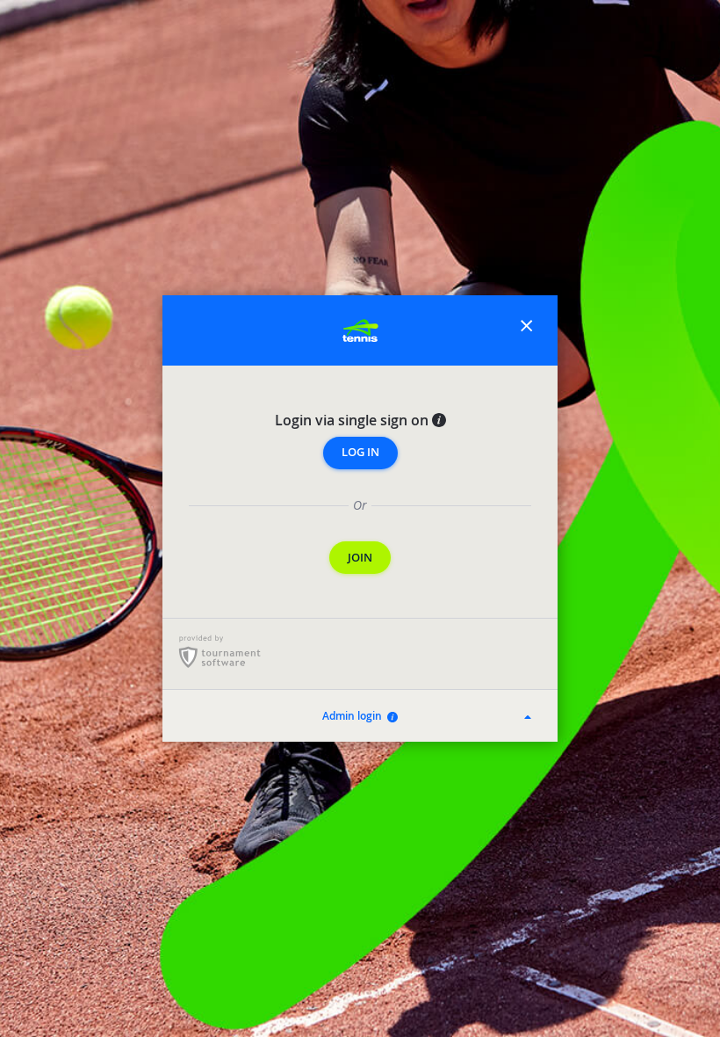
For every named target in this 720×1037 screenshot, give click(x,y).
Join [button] (360, 557)
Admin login (354, 715)
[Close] (527, 329)
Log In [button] (360, 452)
